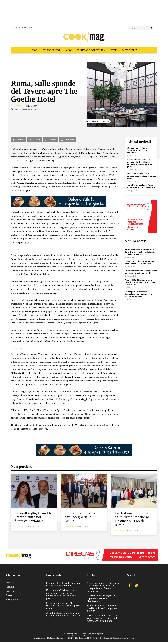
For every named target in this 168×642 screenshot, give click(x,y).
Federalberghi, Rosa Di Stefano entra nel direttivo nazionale (32, 517)
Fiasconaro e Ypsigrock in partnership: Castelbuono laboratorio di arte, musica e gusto (139, 163)
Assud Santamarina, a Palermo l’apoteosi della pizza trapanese (141, 186)
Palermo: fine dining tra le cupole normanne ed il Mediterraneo (139, 262)
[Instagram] (136, 585)
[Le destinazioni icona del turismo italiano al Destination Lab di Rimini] (134, 491)
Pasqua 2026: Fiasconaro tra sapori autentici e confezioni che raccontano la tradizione (141, 282)
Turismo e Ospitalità (97, 121)
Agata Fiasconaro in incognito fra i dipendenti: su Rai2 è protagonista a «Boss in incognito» (141, 252)
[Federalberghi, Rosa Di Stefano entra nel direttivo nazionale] (34, 491)
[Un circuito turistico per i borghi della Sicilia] (84, 491)
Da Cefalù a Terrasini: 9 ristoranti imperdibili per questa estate (141, 176)
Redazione (15, 106)
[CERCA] (150, 28)
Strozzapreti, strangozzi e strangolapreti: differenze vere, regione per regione (138, 294)
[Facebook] (129, 585)
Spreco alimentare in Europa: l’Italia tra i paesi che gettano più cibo (141, 272)
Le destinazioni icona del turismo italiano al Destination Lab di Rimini (132, 519)
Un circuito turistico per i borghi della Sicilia (80, 517)
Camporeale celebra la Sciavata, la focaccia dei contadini (137, 150)
